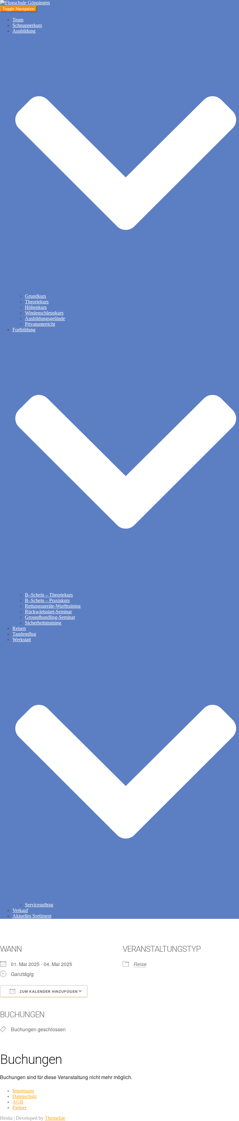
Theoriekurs (37, 301)
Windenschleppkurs (44, 312)
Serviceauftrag (39, 904)
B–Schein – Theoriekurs (49, 594)
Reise (140, 964)
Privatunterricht (40, 324)
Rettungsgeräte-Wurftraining (53, 606)
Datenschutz (24, 1096)
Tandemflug (24, 634)
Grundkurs (35, 296)
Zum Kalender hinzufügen (48, 991)
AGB (17, 1102)
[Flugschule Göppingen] (25, 2)
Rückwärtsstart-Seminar (48, 611)
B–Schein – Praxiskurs (47, 600)
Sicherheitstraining (43, 622)
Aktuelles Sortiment (31, 916)
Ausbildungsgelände (45, 318)
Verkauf (20, 910)
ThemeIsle (55, 1118)
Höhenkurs (36, 307)
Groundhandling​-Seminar (50, 617)
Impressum (23, 1090)
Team (17, 19)
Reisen (19, 628)
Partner (19, 1107)
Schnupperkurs (27, 25)
